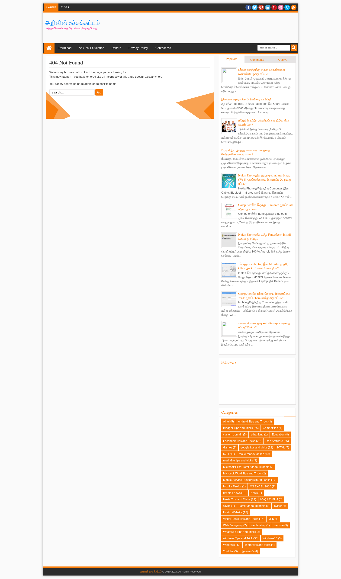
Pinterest (274, 7)
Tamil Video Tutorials (252, 506)
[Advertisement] (211, 27)
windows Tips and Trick (238, 538)
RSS (293, 7)
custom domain (232, 434)
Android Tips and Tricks (253, 421)
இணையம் (248, 551)
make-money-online (251, 454)
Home (49, 48)
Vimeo (287, 7)
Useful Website (232, 512)
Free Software (274, 441)
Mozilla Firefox (232, 486)
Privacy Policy (138, 48)
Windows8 (229, 545)
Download (64, 48)
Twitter (278, 506)
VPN (271, 519)
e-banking (257, 434)
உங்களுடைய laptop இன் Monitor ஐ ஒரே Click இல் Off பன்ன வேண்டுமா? (263, 266)
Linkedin (267, 7)
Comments (257, 59)
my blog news (232, 493)
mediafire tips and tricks (238, 460)
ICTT (226, 454)
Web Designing (233, 525)
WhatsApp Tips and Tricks (239, 532)
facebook (248, 7)
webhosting (258, 525)
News (254, 493)
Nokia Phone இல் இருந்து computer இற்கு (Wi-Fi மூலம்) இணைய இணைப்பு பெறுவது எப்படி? (264, 179)
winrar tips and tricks (257, 545)
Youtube (228, 551)
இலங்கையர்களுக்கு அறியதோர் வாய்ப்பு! (246, 99)
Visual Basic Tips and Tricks (240, 519)
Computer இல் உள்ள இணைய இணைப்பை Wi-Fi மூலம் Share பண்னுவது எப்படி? (264, 295)
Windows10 (270, 538)
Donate (116, 48)
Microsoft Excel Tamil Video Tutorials (246, 467)
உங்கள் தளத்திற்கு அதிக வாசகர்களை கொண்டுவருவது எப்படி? (261, 71)
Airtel (226, 421)
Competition (270, 428)
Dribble (280, 7)
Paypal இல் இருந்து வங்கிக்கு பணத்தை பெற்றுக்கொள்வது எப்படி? (245, 152)
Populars (231, 59)
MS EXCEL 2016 (260, 486)
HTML (281, 447)
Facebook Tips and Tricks (239, 441)
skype (227, 506)
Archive (282, 59)
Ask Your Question (91, 48)
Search (294, 48)
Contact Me (163, 48)
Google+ (261, 7)
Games (227, 447)
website (279, 525)
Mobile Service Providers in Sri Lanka (246, 480)
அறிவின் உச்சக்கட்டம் (72, 22)
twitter (254, 7)
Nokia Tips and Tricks (236, 499)
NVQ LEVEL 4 (269, 499)
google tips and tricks (254, 447)
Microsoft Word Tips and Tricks (242, 473)
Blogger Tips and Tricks (238, 428)
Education (278, 434)
